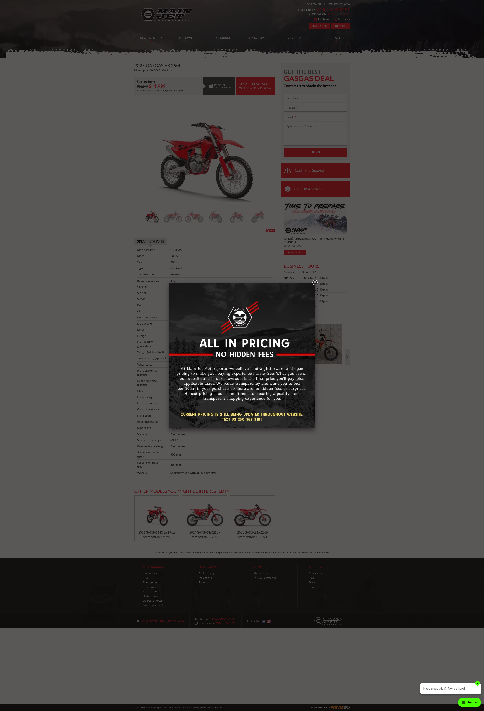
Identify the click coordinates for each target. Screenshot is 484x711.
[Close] (314, 282)
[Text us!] (469, 703)
